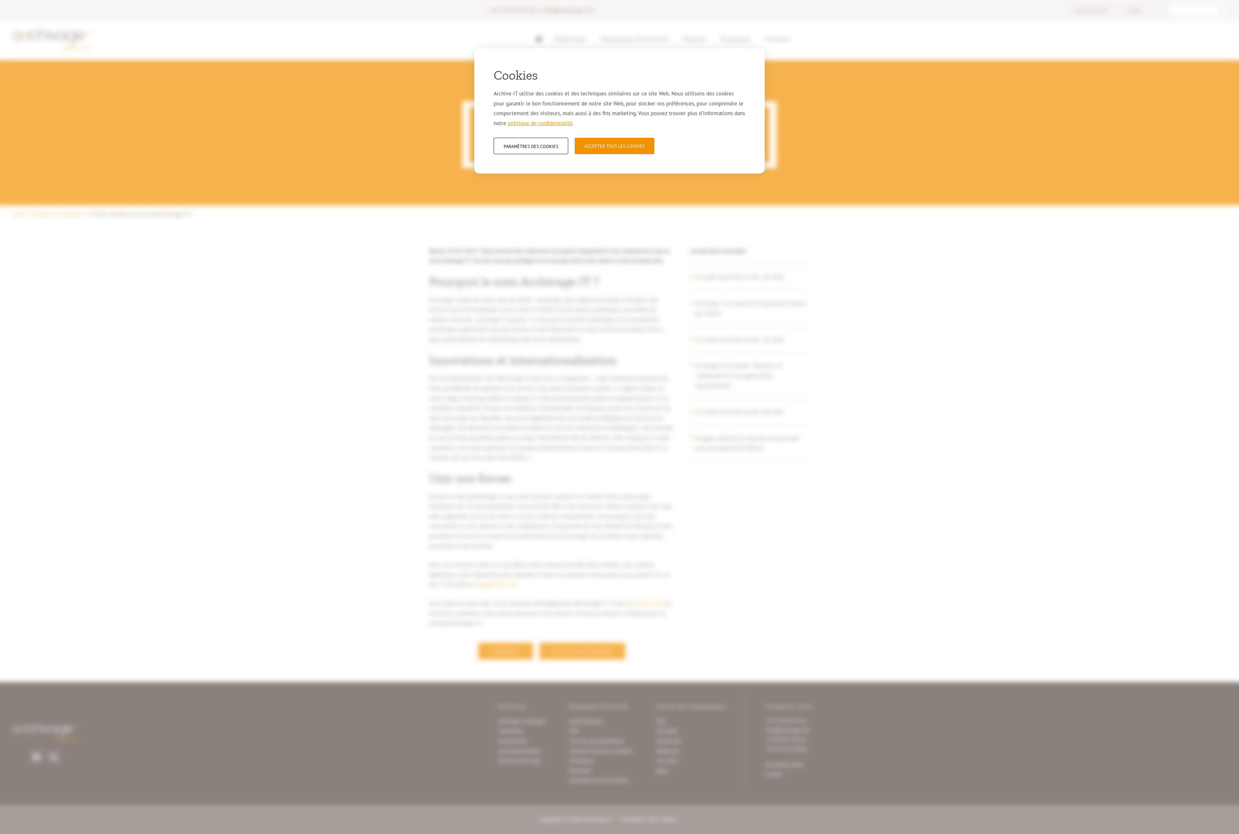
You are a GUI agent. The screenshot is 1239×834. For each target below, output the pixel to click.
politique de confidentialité (540, 123)
